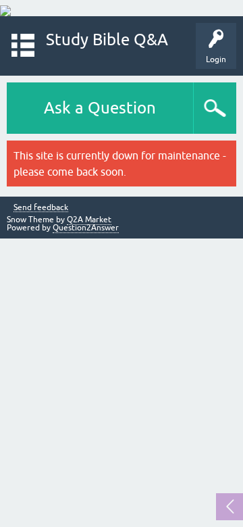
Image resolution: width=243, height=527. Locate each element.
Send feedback (41, 207)
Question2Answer (86, 227)
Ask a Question (100, 108)
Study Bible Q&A (107, 39)
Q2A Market (89, 219)
